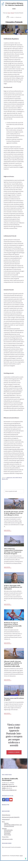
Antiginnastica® (6, 819)
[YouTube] (11, 799)
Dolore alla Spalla (8, 830)
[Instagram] (7, 799)
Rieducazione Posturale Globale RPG (11, 817)
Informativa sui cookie (7, 839)
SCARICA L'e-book (14, 752)
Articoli (14, 477)
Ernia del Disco (7, 831)
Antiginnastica (9, 477)
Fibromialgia (7, 833)
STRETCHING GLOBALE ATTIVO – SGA (13, 824)
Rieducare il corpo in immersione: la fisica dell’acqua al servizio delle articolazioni (13, 625)
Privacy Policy (5, 837)
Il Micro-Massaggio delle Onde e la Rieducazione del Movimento (13, 587)
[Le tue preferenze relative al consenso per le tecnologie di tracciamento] (25, 858)
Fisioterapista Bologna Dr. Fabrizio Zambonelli (14, 4)
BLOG (17, 477)
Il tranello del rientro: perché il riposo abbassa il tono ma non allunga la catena (14, 513)
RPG (7, 479)
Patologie (4, 828)
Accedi (21, 855)
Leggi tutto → (7, 530)
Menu (14, 8)
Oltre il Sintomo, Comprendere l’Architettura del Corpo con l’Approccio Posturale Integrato (13, 551)
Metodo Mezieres (6, 815)
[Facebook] (3, 799)
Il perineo (6, 823)
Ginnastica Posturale (9, 826)
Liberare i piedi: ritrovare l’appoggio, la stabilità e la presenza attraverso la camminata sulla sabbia (13, 663)
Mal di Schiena (7, 834)
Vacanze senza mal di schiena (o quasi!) (14, 699)
